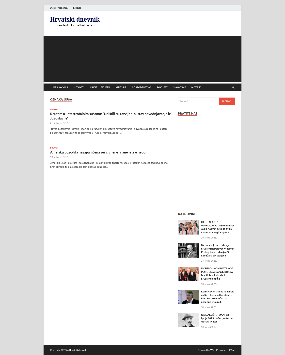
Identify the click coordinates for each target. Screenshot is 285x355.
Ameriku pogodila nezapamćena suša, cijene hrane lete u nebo (97, 152)
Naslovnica (60, 87)
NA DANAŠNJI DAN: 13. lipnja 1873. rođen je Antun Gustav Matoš (217, 318)
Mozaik (196, 87)
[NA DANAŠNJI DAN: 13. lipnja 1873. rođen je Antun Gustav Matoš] (188, 315)
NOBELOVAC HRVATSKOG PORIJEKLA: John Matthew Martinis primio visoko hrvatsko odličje (217, 273)
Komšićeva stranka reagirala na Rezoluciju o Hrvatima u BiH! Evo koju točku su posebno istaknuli (217, 296)
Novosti (79, 87)
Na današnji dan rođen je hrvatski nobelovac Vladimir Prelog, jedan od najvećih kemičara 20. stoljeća (217, 250)
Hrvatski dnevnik (77, 350)
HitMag (230, 350)
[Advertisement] (142, 59)
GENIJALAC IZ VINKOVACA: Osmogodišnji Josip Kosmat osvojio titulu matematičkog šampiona (217, 227)
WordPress (216, 350)
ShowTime (179, 87)
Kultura (121, 87)
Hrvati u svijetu (100, 87)
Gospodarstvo (141, 87)
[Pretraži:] (206, 101)
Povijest (162, 87)
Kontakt (77, 8)
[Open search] (233, 87)
